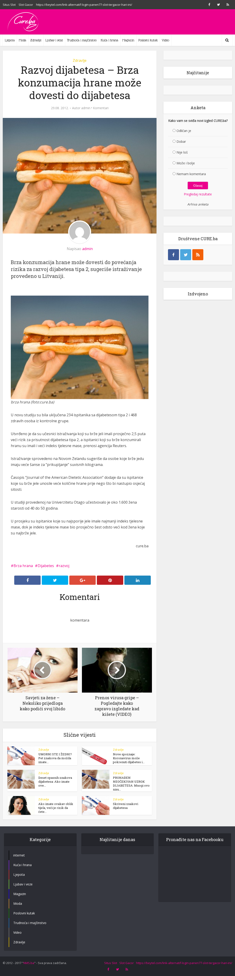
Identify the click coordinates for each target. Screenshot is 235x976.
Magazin (128, 40)
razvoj (64, 565)
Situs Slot (9, 5)
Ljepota (10, 40)
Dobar (181, 141)
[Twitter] (185, 254)
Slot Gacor (26, 5)
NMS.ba (28, 963)
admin (85, 108)
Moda (22, 40)
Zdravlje (35, 40)
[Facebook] (173, 254)
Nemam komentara (191, 174)
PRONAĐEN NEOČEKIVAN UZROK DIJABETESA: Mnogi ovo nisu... (131, 783)
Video (165, 40)
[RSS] (197, 254)
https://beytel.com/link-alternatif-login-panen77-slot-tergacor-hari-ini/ (84, 5)
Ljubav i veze (54, 40)
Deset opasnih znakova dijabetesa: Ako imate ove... (55, 782)
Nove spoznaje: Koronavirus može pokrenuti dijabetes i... (129, 758)
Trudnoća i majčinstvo (82, 40)
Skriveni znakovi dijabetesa (125, 806)
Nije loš (182, 152)
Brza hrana (23, 565)
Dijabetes (46, 565)
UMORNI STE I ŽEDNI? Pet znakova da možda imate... (55, 758)
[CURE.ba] (23, 21)
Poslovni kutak (148, 40)
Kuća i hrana (109, 40)
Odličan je (183, 130)
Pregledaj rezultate (198, 194)
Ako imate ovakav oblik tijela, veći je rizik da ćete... (55, 808)
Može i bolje (185, 163)
